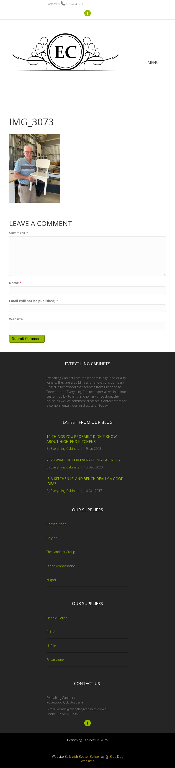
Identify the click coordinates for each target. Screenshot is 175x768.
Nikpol (51, 580)
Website (16, 319)
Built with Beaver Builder (82, 756)
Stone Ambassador (60, 566)
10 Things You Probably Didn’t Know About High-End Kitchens (81, 439)
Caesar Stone (56, 524)
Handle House (56, 618)
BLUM (50, 632)
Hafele (51, 646)
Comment (18, 232)
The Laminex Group (60, 552)
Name (15, 283)
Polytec (51, 538)
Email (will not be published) (33, 301)
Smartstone (55, 659)
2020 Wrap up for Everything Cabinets (83, 460)
